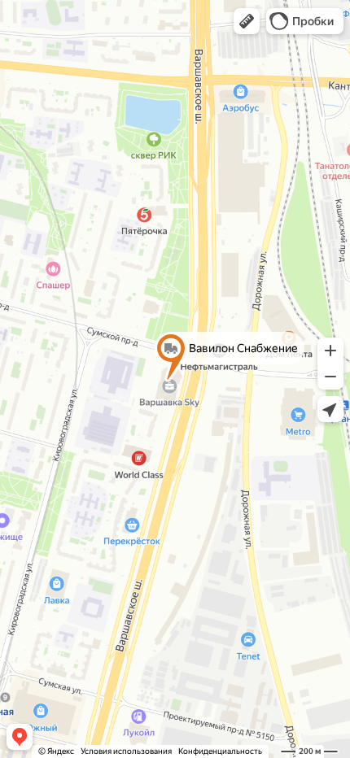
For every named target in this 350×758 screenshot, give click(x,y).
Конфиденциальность (220, 751)
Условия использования (126, 751)
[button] (247, 21)
